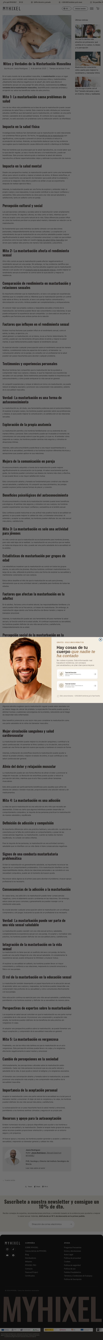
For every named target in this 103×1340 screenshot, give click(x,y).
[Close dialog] (100, 639)
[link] (77, 674)
